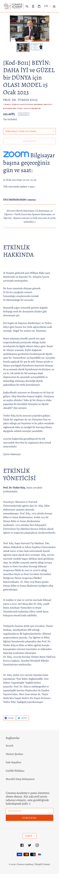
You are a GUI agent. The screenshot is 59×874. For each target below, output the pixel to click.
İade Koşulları (13, 762)
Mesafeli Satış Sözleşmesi (20, 779)
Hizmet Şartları (14, 754)
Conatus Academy (25, 864)
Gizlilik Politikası (15, 771)
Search (9, 745)
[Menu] (54, 6)
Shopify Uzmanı (42, 864)
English (28, 835)
